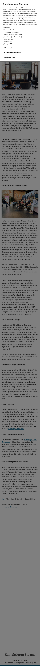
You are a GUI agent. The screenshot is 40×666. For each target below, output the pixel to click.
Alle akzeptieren (9, 48)
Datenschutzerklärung (29, 20)
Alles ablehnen (9, 57)
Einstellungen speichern (12, 52)
